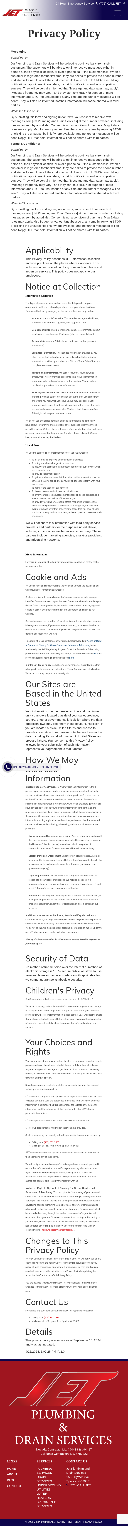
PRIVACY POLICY (92, 1522)
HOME (11, 1468)
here (96, 653)
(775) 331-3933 (51, 1142)
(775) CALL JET (109, 3)
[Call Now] (8, 767)
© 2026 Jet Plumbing (37, 1522)
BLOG (11, 1480)
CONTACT (14, 1486)
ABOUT (12, 1474)
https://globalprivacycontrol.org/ (57, 1230)
